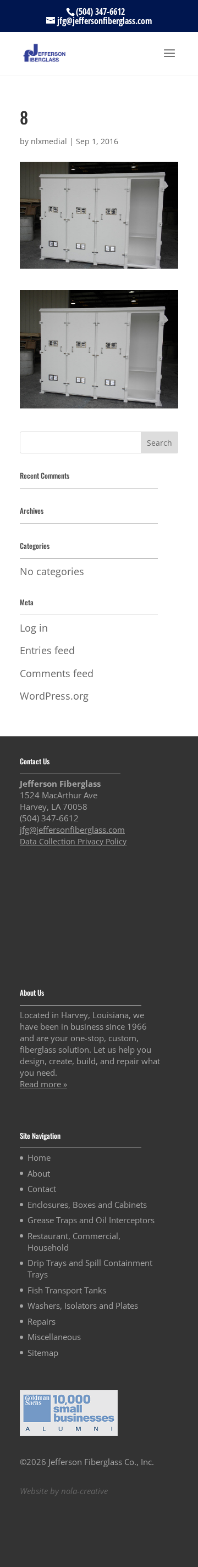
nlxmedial (49, 141)
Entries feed (47, 650)
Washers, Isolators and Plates (83, 1305)
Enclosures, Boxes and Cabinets (87, 1204)
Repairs (42, 1321)
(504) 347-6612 (100, 11)
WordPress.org (54, 695)
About (39, 1173)
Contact (42, 1188)
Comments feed (57, 673)
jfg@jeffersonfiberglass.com (72, 829)
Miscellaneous (54, 1336)
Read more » (43, 1083)
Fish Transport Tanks (67, 1290)
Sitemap (43, 1352)
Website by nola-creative (64, 1490)
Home (39, 1157)
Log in (34, 627)
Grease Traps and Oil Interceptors (91, 1219)
